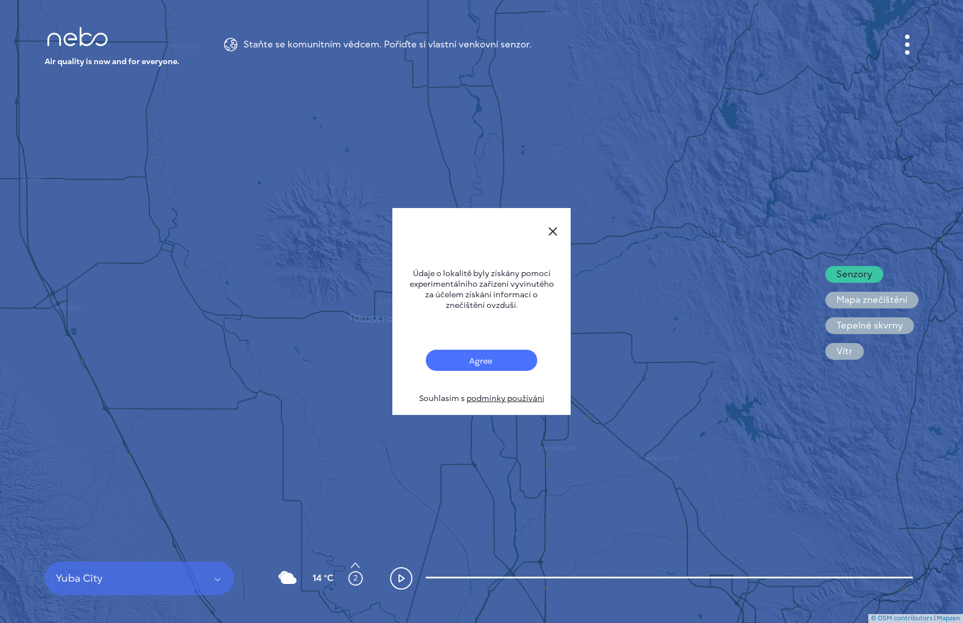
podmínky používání (505, 398)
